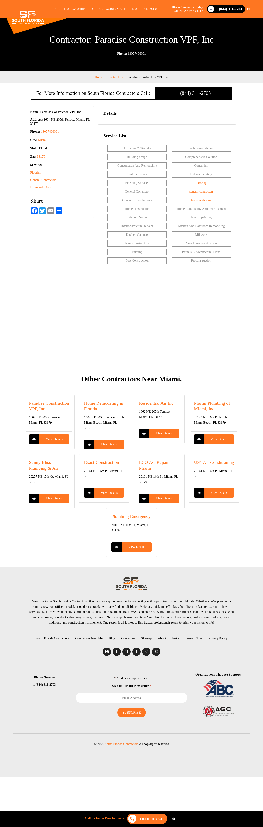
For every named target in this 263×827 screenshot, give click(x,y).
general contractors (201, 191)
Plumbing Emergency (131, 516)
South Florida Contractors (74, 9)
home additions (201, 200)
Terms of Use (193, 638)
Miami (42, 140)
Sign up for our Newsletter (131, 685)
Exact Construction (101, 462)
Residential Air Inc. (157, 403)
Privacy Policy (218, 638)
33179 (41, 156)
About (162, 638)
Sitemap (146, 638)
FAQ (175, 638)
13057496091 (131, 53)
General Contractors (43, 180)
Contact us (150, 9)
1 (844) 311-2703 (193, 93)
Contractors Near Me (113, 9)
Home (99, 77)
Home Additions (41, 187)
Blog (135, 9)
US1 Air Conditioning (214, 462)
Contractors (115, 77)
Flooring (35, 172)
